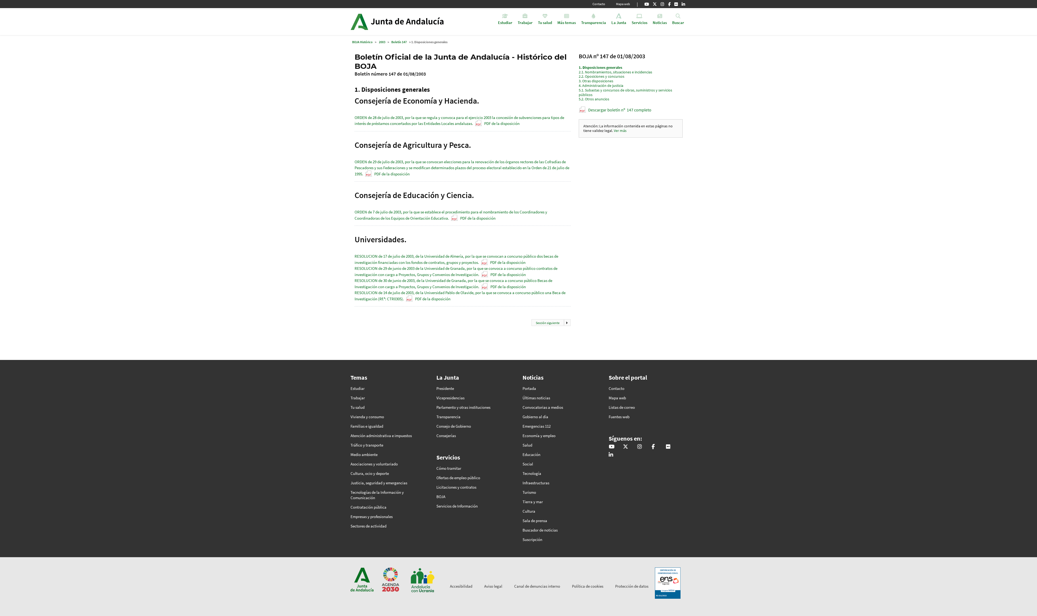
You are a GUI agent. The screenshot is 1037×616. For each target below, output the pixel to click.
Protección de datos (631, 586)
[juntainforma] (676, 4)
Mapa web (623, 4)
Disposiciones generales (600, 67)
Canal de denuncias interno (537, 586)
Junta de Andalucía (359, 21)
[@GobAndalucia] (646, 4)
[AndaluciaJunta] (669, 4)
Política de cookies (587, 586)
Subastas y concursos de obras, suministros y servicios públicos (625, 92)
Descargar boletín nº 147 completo (619, 110)
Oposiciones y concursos (601, 76)
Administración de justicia (601, 85)
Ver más (620, 130)
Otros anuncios (594, 99)
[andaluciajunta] (655, 4)
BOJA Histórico (362, 42)
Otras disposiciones (596, 81)
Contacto (598, 4)
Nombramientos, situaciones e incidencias (615, 72)
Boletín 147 (399, 42)
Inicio (412, 21)
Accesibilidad (461, 586)
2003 (382, 42)
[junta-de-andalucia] (683, 4)
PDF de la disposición (502, 123)
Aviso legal (493, 586)
